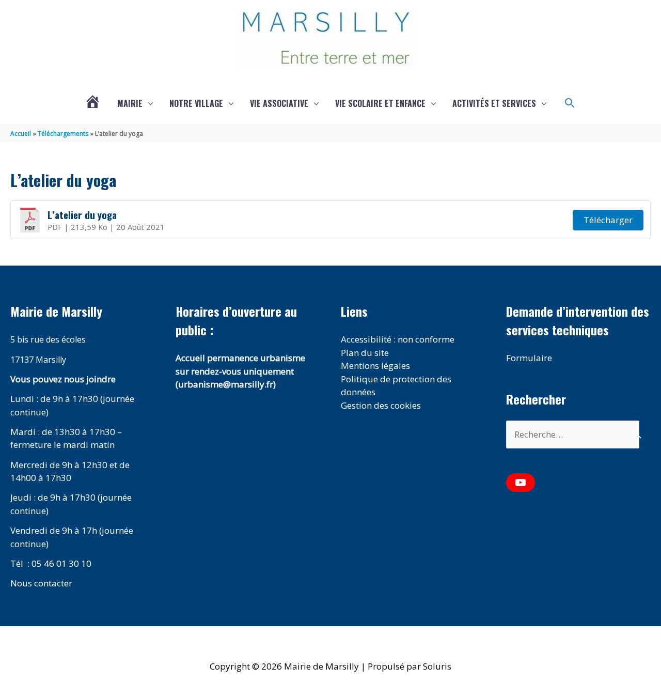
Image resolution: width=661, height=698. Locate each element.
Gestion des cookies (381, 405)
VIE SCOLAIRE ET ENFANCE (380, 103)
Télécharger (608, 220)
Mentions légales (375, 365)
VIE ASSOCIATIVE (279, 103)
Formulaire (529, 358)
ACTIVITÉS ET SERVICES (494, 103)
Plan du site (365, 353)
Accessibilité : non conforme (397, 339)
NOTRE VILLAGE (196, 103)
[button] (570, 103)
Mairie (130, 103)
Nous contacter (41, 583)
